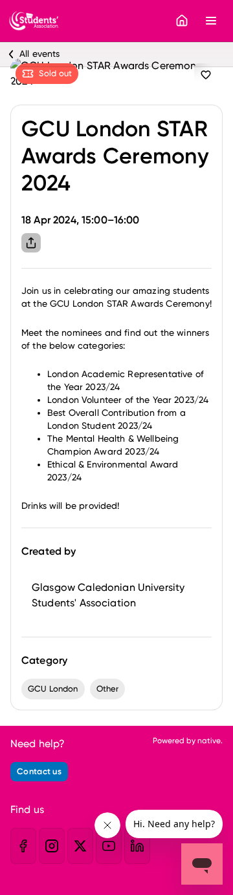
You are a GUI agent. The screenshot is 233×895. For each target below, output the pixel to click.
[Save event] (205, 75)
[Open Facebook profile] (23, 846)
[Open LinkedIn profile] (137, 846)
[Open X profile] (80, 846)
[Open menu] (211, 20)
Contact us (39, 771)
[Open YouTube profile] (109, 846)
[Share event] (31, 242)
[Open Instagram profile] (52, 846)
